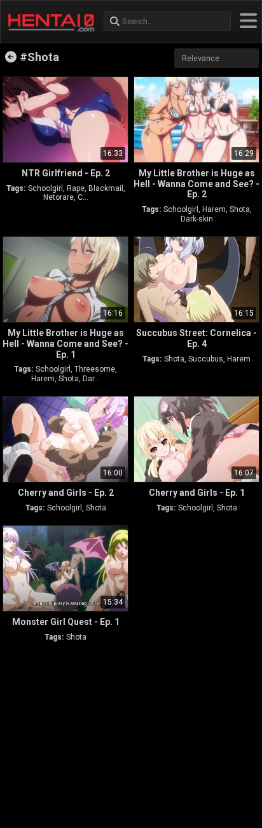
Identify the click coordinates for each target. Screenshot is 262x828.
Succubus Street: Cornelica (196, 338)
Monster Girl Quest (66, 622)
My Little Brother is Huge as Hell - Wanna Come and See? (196, 184)
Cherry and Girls (66, 493)
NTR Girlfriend (66, 173)
